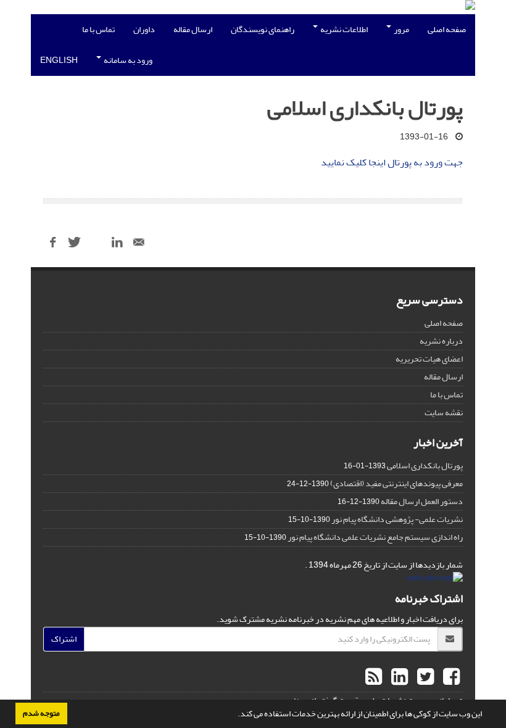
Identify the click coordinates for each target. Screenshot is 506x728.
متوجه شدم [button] (41, 713)
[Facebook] (450, 677)
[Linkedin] (398, 677)
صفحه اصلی (447, 29)
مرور (400, 29)
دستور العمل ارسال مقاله (422, 501)
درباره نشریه (441, 341)
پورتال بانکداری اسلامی (425, 465)
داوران (144, 29)
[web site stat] (435, 581)
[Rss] (373, 677)
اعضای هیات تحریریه (429, 358)
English (59, 60)
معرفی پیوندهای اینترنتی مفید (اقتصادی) (396, 483)
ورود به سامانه (127, 60)
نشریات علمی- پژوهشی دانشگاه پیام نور (397, 519)
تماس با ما (98, 29)
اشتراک (64, 639)
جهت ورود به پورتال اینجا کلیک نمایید (392, 162)
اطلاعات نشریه (343, 29)
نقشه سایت (444, 412)
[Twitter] (424, 677)
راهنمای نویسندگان (262, 29)
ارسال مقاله (192, 29)
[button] (234, 715)
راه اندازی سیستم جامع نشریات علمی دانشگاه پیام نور (375, 537)
